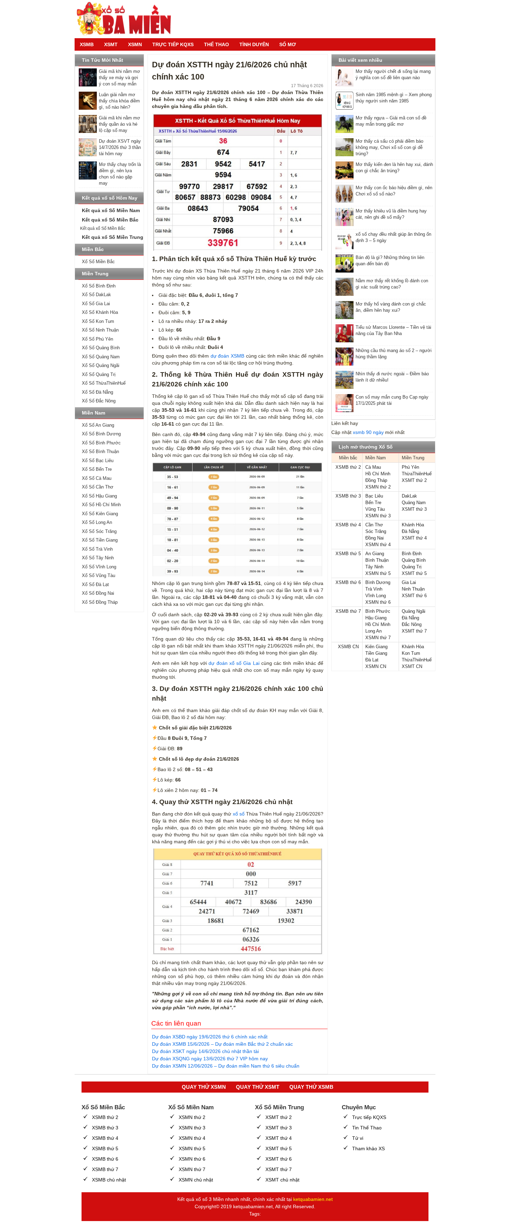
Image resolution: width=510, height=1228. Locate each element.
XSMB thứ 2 (348, 467)
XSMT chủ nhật (282, 1180)
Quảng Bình (414, 560)
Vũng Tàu (375, 509)
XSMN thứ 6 (378, 602)
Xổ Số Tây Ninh (98, 557)
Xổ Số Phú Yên (97, 339)
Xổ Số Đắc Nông (99, 400)
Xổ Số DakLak (96, 294)
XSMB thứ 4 (348, 524)
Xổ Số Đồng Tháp (100, 602)
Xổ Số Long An (97, 522)
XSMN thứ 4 (378, 544)
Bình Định (412, 553)
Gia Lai (409, 582)
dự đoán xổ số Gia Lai (233, 663)
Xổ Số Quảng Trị (99, 374)
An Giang (374, 553)
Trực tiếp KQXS (369, 1117)
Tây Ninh (374, 566)
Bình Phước (377, 611)
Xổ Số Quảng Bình (101, 347)
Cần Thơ (374, 524)
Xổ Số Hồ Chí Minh (101, 504)
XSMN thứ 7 (378, 637)
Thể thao (216, 44)
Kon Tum (411, 653)
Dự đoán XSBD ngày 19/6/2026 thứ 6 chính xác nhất (209, 1036)
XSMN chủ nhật (196, 1180)
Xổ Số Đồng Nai (98, 593)
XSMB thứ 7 (348, 611)
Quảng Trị (412, 566)
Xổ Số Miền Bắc (98, 261)
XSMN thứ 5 (378, 573)
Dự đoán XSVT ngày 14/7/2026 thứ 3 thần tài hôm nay (120, 147)
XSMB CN (348, 646)
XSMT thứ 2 (414, 480)
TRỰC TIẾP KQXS (173, 44)
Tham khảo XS (368, 1148)
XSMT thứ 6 (414, 595)
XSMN (135, 44)
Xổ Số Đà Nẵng (97, 392)
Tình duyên (254, 44)
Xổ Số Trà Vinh (97, 549)
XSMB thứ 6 (348, 582)
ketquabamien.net (313, 1199)
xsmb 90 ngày (368, 432)
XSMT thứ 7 (414, 631)
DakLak (409, 496)
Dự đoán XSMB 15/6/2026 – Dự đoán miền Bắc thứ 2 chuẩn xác (222, 1044)
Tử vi (357, 1138)
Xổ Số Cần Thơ (97, 487)
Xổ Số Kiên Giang (100, 513)
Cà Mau (373, 467)
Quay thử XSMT (257, 1087)
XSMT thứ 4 (414, 538)
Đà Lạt (372, 659)
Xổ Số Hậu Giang (99, 496)
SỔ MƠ (287, 44)
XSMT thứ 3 (414, 509)
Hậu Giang (375, 617)
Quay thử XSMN (204, 1087)
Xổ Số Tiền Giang (100, 540)
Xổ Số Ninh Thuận (100, 330)
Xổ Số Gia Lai (96, 303)
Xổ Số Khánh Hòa (100, 312)
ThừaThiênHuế (417, 473)
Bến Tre (373, 502)
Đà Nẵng (410, 531)
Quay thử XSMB (311, 1087)
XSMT (111, 44)
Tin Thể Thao (367, 1127)
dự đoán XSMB (226, 356)
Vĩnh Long (375, 595)
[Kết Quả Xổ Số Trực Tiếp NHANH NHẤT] (127, 19)
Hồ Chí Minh (377, 473)
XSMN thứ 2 (378, 487)
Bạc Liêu (374, 496)
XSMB (87, 44)
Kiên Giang (376, 646)
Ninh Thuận (413, 589)
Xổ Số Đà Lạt (95, 584)
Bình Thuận (377, 560)
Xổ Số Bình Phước (101, 442)
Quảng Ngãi (413, 611)
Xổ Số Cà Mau (96, 478)
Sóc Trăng (375, 531)
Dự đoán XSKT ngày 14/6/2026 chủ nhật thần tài (205, 1051)
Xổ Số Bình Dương (101, 433)
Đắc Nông (412, 624)
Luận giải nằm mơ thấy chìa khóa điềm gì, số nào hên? (119, 101)
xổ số (239, 814)
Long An (373, 631)
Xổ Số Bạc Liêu (97, 460)
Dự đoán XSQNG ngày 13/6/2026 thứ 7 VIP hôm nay (210, 1058)
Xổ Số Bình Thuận (100, 451)
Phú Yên (410, 467)
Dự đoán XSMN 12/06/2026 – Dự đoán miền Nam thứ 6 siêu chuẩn (225, 1066)
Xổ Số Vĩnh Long (99, 566)
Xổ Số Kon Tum (98, 321)
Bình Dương (377, 582)
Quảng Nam (414, 502)
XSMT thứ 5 (414, 573)
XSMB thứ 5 (348, 553)
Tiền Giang (376, 653)
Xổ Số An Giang (98, 425)
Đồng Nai (374, 538)
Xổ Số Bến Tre (97, 469)
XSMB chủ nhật (109, 1180)
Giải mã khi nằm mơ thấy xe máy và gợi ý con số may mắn (119, 77)
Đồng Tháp (376, 480)
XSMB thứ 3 (348, 496)
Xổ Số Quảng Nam (101, 356)
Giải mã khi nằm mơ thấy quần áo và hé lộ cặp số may (119, 124)
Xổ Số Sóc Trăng (99, 531)
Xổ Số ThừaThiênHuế (104, 383)
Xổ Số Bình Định (99, 286)
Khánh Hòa (413, 524)
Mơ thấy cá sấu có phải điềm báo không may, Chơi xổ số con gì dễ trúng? (389, 147)
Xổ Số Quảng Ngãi (100, 365)
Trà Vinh (373, 589)
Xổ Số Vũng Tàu (98, 575)
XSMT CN (412, 666)
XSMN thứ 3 (378, 515)
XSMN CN (375, 666)
